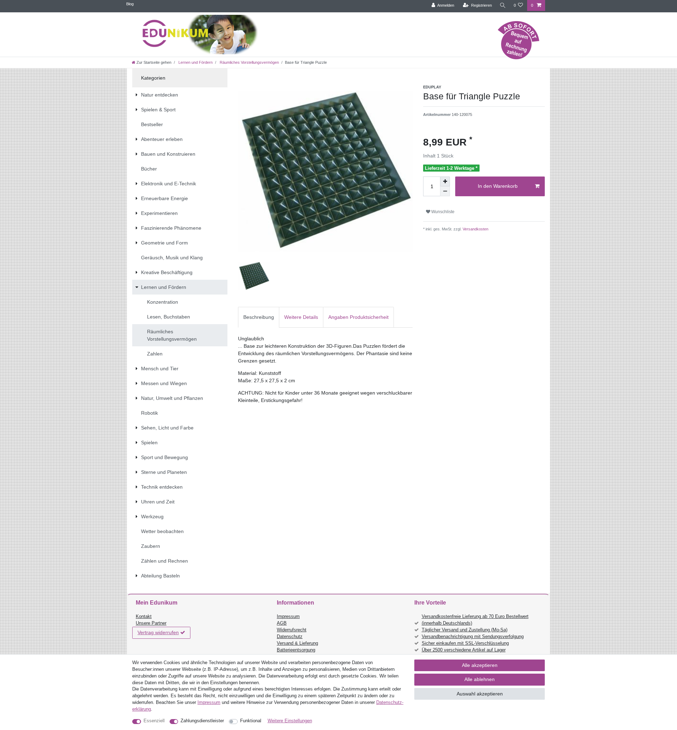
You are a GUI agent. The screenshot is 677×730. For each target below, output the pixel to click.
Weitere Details (301, 317)
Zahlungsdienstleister (202, 720)
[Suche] (503, 5)
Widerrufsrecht (291, 629)
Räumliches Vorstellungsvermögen (249, 62)
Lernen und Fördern (195, 62)
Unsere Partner (151, 623)
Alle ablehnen (479, 679)
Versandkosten (475, 229)
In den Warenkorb (498, 186)
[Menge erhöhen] (445, 181)
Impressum (288, 616)
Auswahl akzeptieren (480, 694)
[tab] (258, 317)
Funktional (250, 720)
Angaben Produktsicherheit (358, 317)
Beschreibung (258, 317)
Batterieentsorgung (296, 650)
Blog (130, 4)
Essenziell (154, 720)
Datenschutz (290, 636)
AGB (282, 623)
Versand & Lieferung (297, 643)
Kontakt (144, 616)
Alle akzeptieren (480, 665)
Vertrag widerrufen (158, 632)
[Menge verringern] (445, 191)
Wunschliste (442, 211)
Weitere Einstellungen (290, 720)
